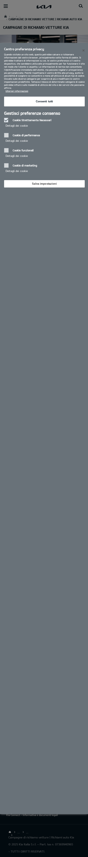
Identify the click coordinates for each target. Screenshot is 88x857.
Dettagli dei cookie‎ (17, 125)
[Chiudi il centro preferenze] (83, 50)
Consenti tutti (44, 101)
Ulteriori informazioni (17, 91)
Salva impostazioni (44, 183)
